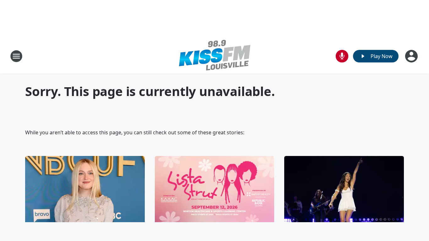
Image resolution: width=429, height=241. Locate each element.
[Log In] (412, 56)
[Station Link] (215, 56)
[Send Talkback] (342, 56)
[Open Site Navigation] (16, 56)
